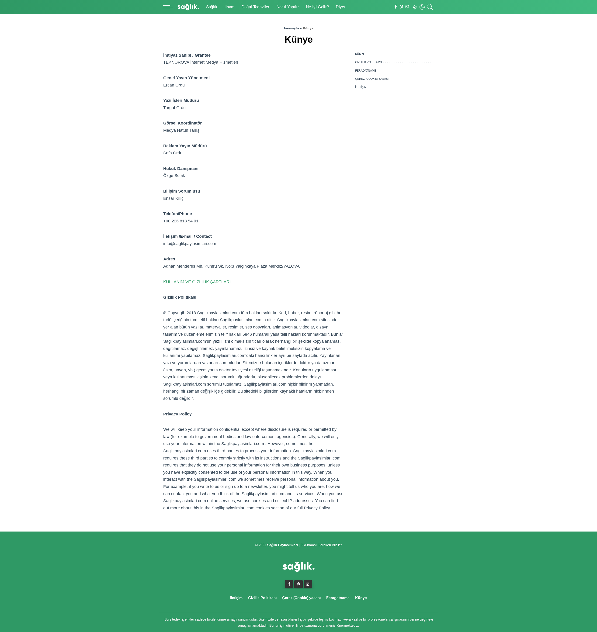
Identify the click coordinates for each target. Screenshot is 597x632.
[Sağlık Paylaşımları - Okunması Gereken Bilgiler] (188, 7)
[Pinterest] (401, 7)
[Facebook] (396, 7)
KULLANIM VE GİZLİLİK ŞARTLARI (197, 282)
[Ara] (430, 7)
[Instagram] (407, 7)
